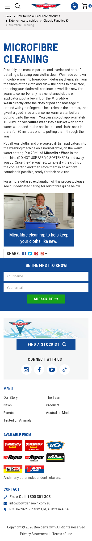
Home (7, 16)
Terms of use (62, 534)
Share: (14, 253)
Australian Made (58, 413)
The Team (53, 397)
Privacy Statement (34, 534)
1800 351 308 (38, 496)
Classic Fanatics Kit (56, 20)
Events (9, 413)
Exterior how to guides (23, 20)
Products (52, 405)
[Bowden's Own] (46, 6)
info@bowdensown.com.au (29, 503)
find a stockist (44, 344)
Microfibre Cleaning (21, 25)
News (8, 405)
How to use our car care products (38, 16)
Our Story (11, 397)
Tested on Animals (17, 420)
